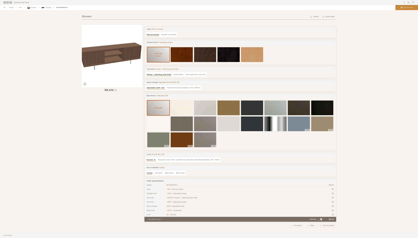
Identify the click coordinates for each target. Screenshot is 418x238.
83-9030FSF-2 (62, 7)
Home (11, 7)
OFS (20, 7)
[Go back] (4, 7)
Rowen (33, 7)
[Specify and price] (7, 2)
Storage (48, 7)
